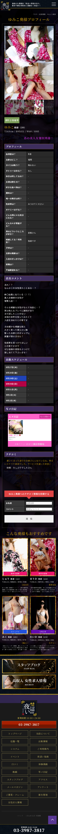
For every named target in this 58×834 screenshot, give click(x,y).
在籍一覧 (14, 741)
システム (15, 748)
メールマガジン (15, 787)
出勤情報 (42, 741)
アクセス (42, 779)
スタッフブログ (15, 779)
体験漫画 (42, 764)
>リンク (20, 815)
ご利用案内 (43, 748)
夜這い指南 (43, 756)
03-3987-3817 (29, 724)
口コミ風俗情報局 (35, 444)
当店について (43, 733)
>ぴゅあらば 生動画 (33, 815)
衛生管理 (42, 794)
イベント (14, 756)
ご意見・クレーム (15, 794)
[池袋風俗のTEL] (29, 829)
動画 (15, 771)
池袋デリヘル (20, 444)
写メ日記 (42, 771)
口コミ (15, 764)
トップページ (15, 733)
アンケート (43, 787)
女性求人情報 (15, 802)
